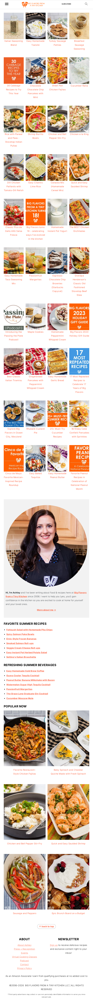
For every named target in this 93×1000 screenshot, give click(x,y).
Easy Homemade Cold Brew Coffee (25, 671)
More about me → (46, 610)
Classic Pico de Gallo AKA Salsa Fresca (13, 231)
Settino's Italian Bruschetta (21, 657)
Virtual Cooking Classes (24, 957)
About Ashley (24, 945)
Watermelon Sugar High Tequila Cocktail (28, 684)
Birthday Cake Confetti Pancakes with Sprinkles (79, 433)
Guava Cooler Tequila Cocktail (22, 675)
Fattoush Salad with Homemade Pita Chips (29, 629)
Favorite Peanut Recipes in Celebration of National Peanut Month (79, 481)
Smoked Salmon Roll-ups (20, 643)
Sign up (54, 945)
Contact (24, 964)
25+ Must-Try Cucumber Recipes (57, 433)
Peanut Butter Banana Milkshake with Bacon (30, 680)
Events (24, 953)
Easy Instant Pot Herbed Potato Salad (26, 652)
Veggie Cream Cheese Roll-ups (23, 648)
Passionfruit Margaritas (19, 689)
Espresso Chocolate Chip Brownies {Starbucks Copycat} (57, 283)
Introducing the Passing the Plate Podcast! (13, 336)
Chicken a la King (79, 134)
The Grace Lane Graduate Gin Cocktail (27, 693)
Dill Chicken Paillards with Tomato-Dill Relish (13, 186)
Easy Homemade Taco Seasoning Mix (14, 279)
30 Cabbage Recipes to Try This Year (13, 89)
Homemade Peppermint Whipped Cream (57, 336)
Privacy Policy (24, 968)
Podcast (24, 960)
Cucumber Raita (79, 85)
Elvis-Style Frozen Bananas (21, 639)
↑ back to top (46, 926)
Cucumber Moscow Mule (19, 698)
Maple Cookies (36, 332)
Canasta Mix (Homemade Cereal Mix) (57, 186)
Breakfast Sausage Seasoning (79, 45)
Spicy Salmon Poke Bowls (20, 634)
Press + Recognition (24, 949)
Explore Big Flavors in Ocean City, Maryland (14, 433)
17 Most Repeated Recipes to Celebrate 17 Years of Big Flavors (79, 384)
